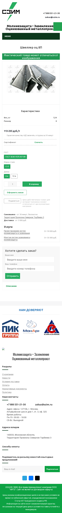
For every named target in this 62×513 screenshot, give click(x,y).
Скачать (38, 142)
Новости (6, 378)
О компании (7, 374)
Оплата (5, 385)
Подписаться (52, 469)
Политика (6, 392)
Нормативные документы (14, 389)
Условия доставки (10, 381)
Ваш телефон (11, 264)
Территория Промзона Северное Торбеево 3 (24, 217)
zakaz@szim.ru (52, 17)
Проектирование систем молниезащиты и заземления (17, 232)
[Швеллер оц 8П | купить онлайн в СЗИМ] (31, 83)
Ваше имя (9, 255)
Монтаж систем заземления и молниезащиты (17, 238)
